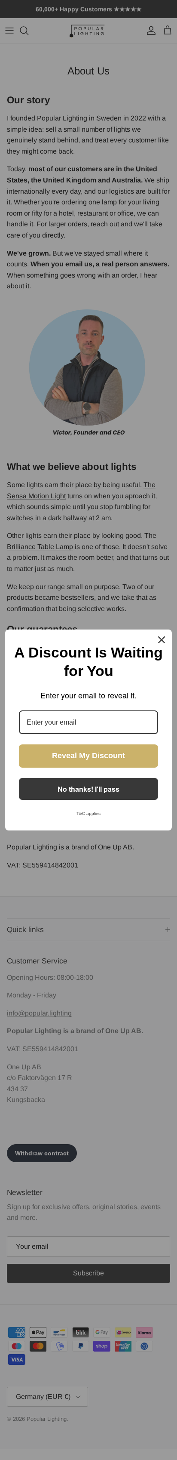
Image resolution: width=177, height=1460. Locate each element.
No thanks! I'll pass (88, 789)
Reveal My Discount (88, 755)
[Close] (161, 640)
